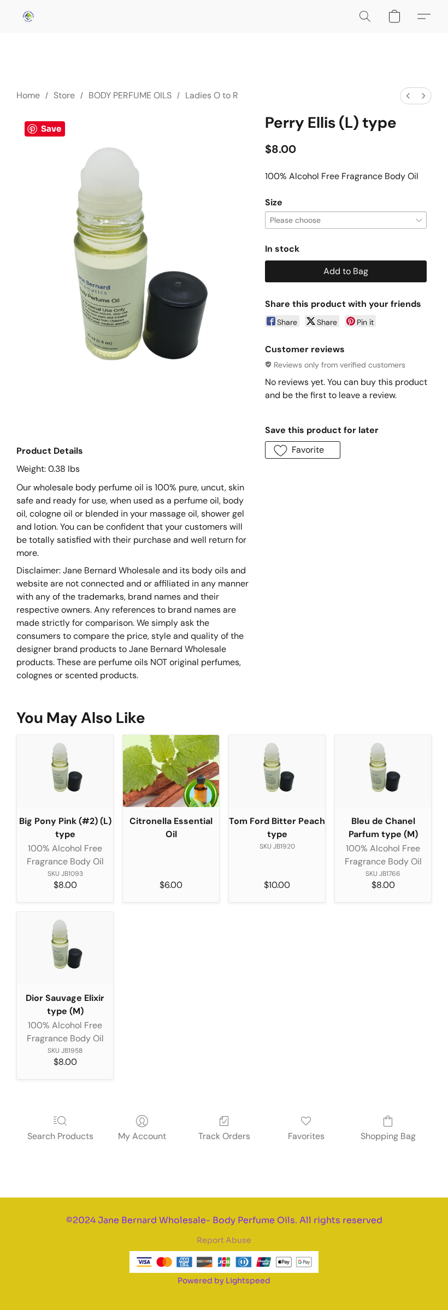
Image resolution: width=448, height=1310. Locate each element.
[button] (28, 16)
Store (64, 95)
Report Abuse (224, 1240)
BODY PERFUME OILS (130, 95)
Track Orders (224, 1136)
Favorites (306, 1136)
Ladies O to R (211, 95)
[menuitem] (408, 96)
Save (51, 128)
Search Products (60, 1136)
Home (28, 95)
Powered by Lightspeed (224, 1280)
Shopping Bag (388, 1136)
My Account (142, 1136)
